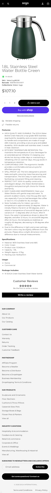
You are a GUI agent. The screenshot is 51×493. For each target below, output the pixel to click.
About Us (6, 314)
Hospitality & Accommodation (15, 431)
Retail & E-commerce (11, 439)
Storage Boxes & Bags (11, 411)
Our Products (8, 318)
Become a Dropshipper (12, 374)
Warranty (6, 338)
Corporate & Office (10, 443)
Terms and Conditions (22, 490)
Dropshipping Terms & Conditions (16, 382)
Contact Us (7, 334)
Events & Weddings (10, 447)
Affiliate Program (9, 363)
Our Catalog (7, 322)
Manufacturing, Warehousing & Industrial (20, 451)
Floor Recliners (8, 399)
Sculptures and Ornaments (13, 395)
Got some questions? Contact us (25, 476)
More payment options (25, 115)
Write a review (25, 295)
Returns (5, 342)
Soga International (28, 485)
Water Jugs (18, 85)
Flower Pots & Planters (12, 414)
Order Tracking (8, 346)
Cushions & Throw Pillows (13, 403)
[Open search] (8, 3)
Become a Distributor (11, 371)
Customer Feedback (10, 350)
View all (5, 418)
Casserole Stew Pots (11, 407)
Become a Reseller (10, 367)
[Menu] (3, 4)
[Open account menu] (42, 3)
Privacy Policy (41, 490)
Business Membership (11, 378)
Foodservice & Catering (12, 435)
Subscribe (40, 467)
